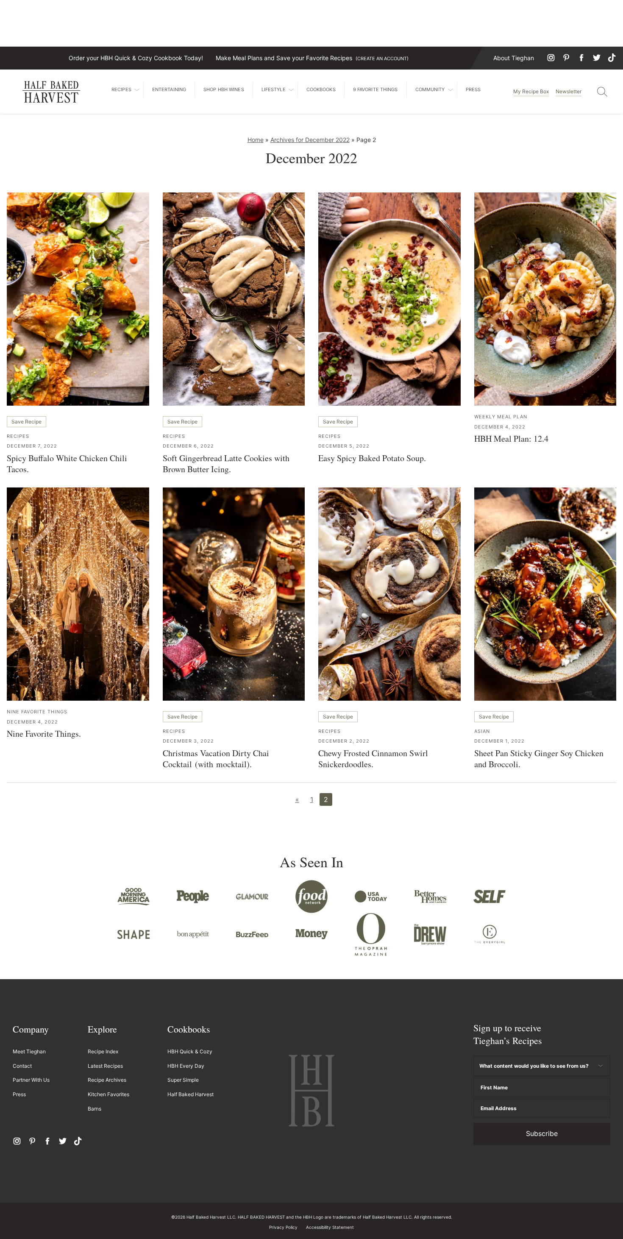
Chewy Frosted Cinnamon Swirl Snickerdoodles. (373, 758)
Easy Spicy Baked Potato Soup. (372, 458)
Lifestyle (273, 89)
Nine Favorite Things (37, 712)
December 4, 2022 (500, 427)
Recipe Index (103, 1051)
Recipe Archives (107, 1080)
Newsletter (568, 91)
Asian (482, 731)
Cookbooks (321, 89)
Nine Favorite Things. (44, 733)
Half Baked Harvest (51, 92)
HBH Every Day (185, 1066)
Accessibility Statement (330, 1227)
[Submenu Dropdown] (136, 89)
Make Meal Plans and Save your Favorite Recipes (312, 57)
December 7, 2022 (32, 446)
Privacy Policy (283, 1227)
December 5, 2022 (344, 446)
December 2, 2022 (344, 741)
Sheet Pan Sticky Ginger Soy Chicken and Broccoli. (539, 758)
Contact (22, 1066)
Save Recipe (26, 421)
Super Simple (183, 1080)
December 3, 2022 (188, 741)
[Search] (602, 92)
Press (473, 89)
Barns (94, 1108)
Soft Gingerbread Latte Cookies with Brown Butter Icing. (226, 463)
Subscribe (542, 1133)
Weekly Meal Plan (500, 417)
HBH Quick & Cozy (189, 1051)
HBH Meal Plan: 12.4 (511, 438)
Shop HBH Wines (223, 89)
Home (256, 139)
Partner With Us (31, 1080)
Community (430, 89)
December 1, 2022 (499, 741)
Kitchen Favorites (108, 1094)
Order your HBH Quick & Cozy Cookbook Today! (136, 57)
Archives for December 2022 (310, 139)
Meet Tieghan (29, 1051)
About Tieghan (513, 57)
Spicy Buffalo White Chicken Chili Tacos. (67, 463)
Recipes (121, 89)
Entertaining (169, 89)
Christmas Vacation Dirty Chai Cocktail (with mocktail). (216, 758)
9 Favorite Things (375, 89)
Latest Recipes (105, 1066)
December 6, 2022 (188, 446)
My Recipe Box (531, 91)
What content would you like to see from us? (534, 1066)
